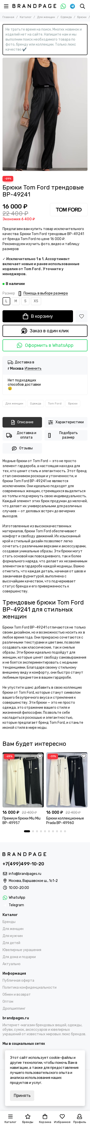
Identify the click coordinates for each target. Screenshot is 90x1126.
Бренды (9, 922)
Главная (8, 17)
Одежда (66, 17)
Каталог (26, 17)
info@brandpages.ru (25, 874)
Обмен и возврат (16, 994)
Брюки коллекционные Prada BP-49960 (65, 820)
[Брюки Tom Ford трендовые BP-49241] (45, 114)
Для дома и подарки (19, 957)
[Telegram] (72, 6)
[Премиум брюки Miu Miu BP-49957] (23, 779)
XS (36, 301)
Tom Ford (55, 403)
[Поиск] (83, 6)
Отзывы (26, 448)
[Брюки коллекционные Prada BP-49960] (67, 779)
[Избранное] (82, 316)
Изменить (33, 369)
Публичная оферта (18, 980)
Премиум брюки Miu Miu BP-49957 (21, 820)
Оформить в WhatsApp (49, 345)
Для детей (11, 943)
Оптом (7, 1001)
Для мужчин (12, 936)
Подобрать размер (68, 435)
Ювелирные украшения (21, 950)
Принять (22, 1095)
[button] (27, 831)
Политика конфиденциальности (29, 987)
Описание (25, 422)
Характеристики (70, 422)
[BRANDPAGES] (34, 6)
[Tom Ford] (68, 209)
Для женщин (46, 17)
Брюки (81, 17)
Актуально (11, 964)
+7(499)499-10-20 (23, 864)
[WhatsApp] (63, 6)
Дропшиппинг (14, 1008)
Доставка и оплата (26, 435)
